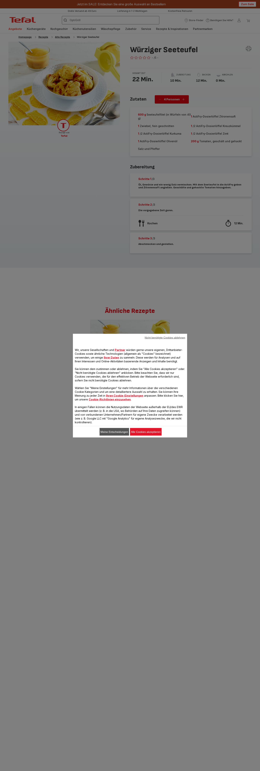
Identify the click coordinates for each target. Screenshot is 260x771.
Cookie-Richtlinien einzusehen (110, 399)
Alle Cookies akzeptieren (146, 431)
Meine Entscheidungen (114, 431)
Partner (120, 349)
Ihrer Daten (111, 357)
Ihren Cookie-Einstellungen (124, 395)
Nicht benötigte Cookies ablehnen (165, 337)
